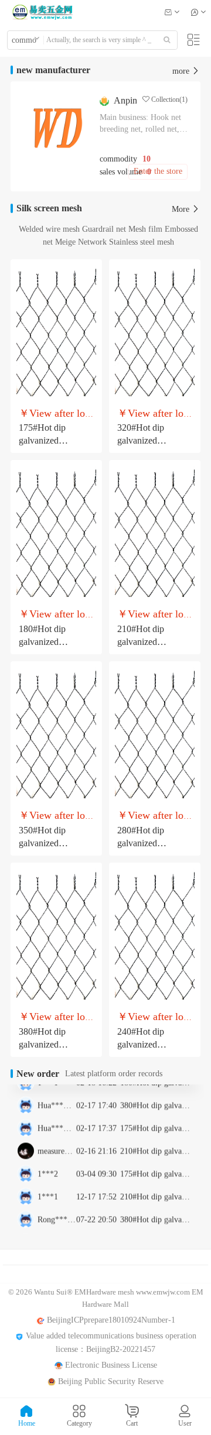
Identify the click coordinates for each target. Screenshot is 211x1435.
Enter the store (158, 171)
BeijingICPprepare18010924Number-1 (110, 1320)
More (182, 209)
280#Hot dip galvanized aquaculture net (145, 843)
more (182, 71)
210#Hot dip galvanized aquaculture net (145, 642)
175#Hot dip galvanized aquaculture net (47, 440)
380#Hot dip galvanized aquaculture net (47, 1044)
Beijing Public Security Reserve (110, 1381)
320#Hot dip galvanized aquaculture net (145, 440)
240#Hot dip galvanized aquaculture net (145, 1044)
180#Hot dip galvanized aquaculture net (47, 642)
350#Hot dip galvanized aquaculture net (47, 843)
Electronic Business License (110, 1365)
